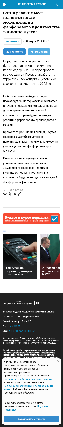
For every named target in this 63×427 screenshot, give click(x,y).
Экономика (12, 41)
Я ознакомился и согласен (31, 419)
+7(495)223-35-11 (15, 326)
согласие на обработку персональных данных (28, 379)
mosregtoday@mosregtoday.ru (22, 331)
